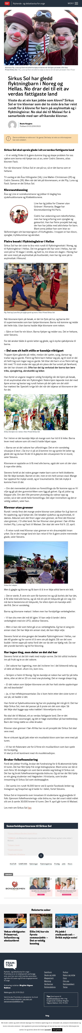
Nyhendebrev (50, 987)
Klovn (70, 864)
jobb (63, 864)
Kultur (65, 972)
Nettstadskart (68, 984)
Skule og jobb (50, 975)
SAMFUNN (23, 864)
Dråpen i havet (14, 845)
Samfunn (48, 972)
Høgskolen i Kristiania (16, 854)
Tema (65, 987)
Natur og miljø (69, 975)
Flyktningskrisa (46, 864)
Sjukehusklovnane (15, 849)
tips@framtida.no (53, 998)
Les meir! (48, 1029)
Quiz (65, 978)
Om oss (66, 981)
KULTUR (13, 864)
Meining (47, 981)
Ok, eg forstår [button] (57, 1030)
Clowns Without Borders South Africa (22, 833)
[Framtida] (8, 3)
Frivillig (57, 864)
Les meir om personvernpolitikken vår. (18, 1000)
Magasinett (49, 978)
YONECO (11, 838)
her (29, 807)
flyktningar (34, 864)
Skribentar (48, 984)
